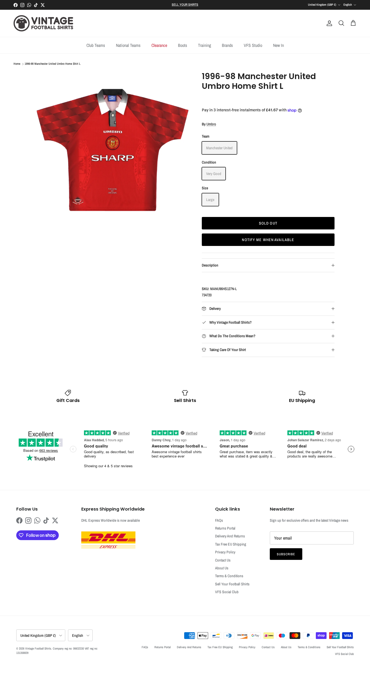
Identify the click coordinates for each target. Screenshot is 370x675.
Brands (227, 45)
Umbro (211, 124)
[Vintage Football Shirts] (43, 23)
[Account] (328, 23)
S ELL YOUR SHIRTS (185, 4)
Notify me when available (268, 239)
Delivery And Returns (230, 536)
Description (210, 265)
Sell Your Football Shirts (232, 584)
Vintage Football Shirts (38, 648)
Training (204, 45)
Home (17, 64)
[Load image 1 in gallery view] (112, 149)
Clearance (159, 45)
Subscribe (286, 554)
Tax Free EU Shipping (230, 544)
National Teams (128, 45)
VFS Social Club (227, 591)
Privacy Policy (225, 552)
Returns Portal (225, 528)
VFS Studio (253, 45)
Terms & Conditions (229, 575)
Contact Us (223, 560)
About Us (221, 568)
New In (278, 45)
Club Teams (95, 45)
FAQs (219, 520)
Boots (182, 45)
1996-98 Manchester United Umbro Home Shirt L (52, 64)
